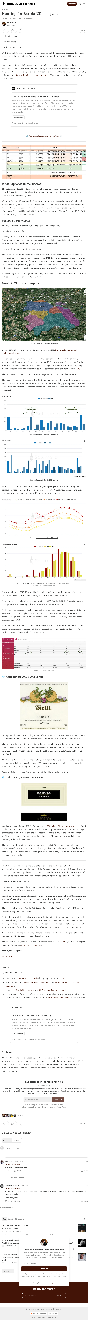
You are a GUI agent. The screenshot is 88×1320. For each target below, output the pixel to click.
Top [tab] (4, 1219)
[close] (66, 1239)
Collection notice (56, 1309)
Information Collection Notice (43, 1276)
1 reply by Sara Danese (16, 1178)
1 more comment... (7, 1207)
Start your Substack (39, 1313)
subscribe (63, 941)
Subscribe (72, 4)
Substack (35, 1317)
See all (6, 1271)
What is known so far (10, 1228)
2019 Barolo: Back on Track (51, 990)
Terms (48, 1309)
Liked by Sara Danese (14, 1164)
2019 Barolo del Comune (59, 997)
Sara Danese (11, 23)
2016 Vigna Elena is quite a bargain (63, 826)
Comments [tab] (7, 1140)
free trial (62, 978)
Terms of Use (55, 1274)
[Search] (84, 1219)
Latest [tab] (10, 1219)
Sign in (82, 4)
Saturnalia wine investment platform (32, 75)
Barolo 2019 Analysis (28, 978)
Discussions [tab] (19, 1219)
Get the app (53, 1313)
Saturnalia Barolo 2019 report (47, 343)
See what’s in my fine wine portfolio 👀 (45, 136)
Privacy (43, 1309)
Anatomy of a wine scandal (15, 1225)
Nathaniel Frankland (13, 1185)
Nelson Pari (9, 1161)
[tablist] (12, 1140)
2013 (78, 368)
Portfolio (6, 9)
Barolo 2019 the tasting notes (37, 982)
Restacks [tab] (17, 1140)
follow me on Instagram (31, 945)
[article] (44, 1230)
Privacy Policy (61, 1276)
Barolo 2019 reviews (25, 990)
